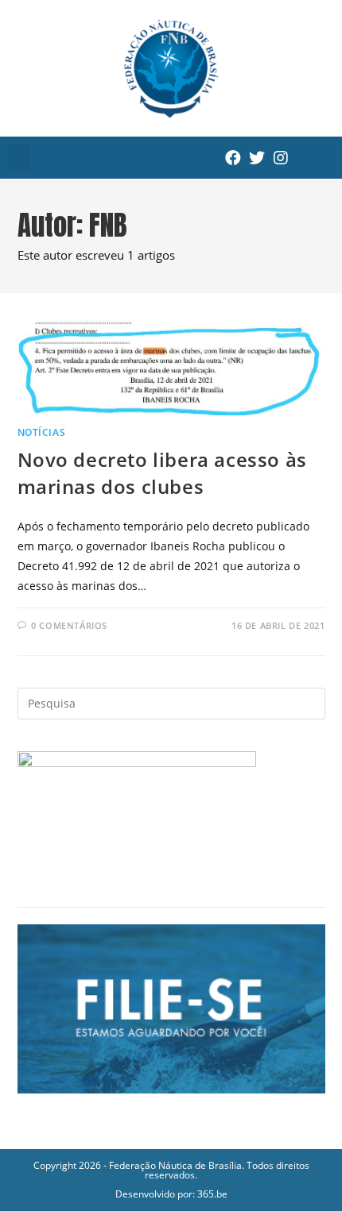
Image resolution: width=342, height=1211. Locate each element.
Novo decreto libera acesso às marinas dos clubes (162, 472)
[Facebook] (233, 158)
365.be (212, 1194)
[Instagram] (281, 158)
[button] (19, 158)
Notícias (41, 432)
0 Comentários (69, 625)
